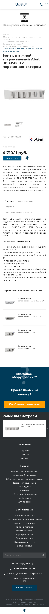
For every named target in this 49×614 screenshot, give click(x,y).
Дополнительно (24, 510)
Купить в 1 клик (12, 158)
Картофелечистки (24, 534)
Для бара (24, 490)
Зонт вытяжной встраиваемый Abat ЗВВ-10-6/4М (30, 316)
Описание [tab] (9, 201)
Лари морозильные (25, 538)
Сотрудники (24, 450)
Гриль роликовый (25, 546)
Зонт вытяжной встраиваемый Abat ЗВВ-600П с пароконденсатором (27, 350)
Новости (25, 454)
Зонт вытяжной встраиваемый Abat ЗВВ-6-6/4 (31, 299)
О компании (24, 444)
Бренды (24, 458)
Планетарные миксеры (24, 515)
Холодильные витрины (24, 523)
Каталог (24, 466)
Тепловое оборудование (24, 475)
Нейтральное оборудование (24, 494)
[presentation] (47, 428)
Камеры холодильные (24, 542)
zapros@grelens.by (24, 563)
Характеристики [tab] (25, 201)
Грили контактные (24, 527)
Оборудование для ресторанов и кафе (24, 479)
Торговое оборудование (24, 483)
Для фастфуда (24, 498)
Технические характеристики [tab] (18, 212)
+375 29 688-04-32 (24, 568)
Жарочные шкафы (24, 531)
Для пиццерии (24, 487)
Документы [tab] (10, 206)
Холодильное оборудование (24, 471)
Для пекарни (24, 502)
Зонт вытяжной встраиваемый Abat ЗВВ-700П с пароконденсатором (27, 334)
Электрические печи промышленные (24, 519)
